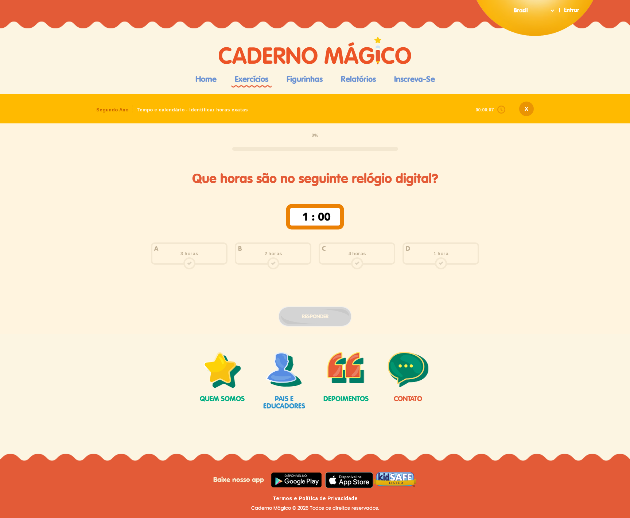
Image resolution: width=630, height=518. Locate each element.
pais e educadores (284, 403)
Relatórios (358, 79)
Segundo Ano (112, 109)
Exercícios (251, 79)
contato (408, 399)
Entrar (571, 10)
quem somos (222, 399)
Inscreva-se (414, 79)
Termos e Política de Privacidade (315, 498)
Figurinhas (305, 79)
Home (206, 79)
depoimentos (346, 399)
